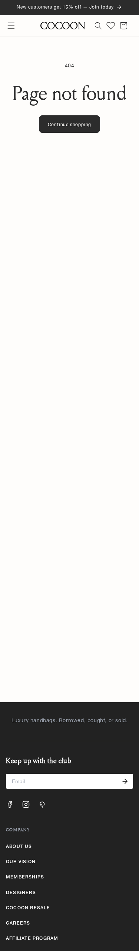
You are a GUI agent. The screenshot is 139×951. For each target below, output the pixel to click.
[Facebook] (9, 804)
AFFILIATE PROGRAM (32, 938)
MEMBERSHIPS (25, 877)
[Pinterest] (42, 804)
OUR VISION (21, 862)
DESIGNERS (21, 893)
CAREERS (18, 923)
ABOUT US (19, 847)
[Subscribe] (125, 781)
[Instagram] (26, 804)
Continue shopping (70, 125)
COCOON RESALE (28, 908)
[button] (11, 25)
